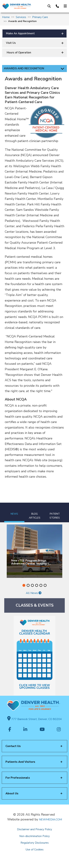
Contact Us (13, 746)
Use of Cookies (35, 849)
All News (32, 593)
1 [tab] (23, 585)
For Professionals (17, 778)
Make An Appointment (20, 33)
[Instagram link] (58, 729)
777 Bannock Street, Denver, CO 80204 (36, 719)
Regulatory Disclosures (35, 843)
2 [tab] (28, 585)
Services (21, 17)
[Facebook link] (10, 729)
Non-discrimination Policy (34, 836)
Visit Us (11, 43)
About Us (11, 793)
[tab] (14, 512)
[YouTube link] (42, 729)
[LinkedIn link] (25, 729)
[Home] (16, 6)
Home (6, 17)
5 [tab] (40, 585)
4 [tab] (36, 585)
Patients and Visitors (20, 762)
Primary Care (40, 17)
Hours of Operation (18, 52)
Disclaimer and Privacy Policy (34, 829)
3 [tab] (32, 585)
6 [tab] (45, 585)
